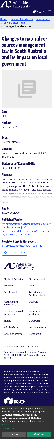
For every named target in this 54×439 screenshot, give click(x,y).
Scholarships (11, 327)
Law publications (14, 22)
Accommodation (38, 327)
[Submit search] (30, 11)
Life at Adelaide (37, 279)
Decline (14, 434)
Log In (40, 11)
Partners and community (11, 303)
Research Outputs (22, 19)
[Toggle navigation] (50, 11)
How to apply (11, 292)
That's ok (39, 434)
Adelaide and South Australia (37, 293)
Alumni (8, 321)
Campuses (34, 321)
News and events (13, 334)
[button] (34, 11)
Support (33, 302)
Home (3, 19)
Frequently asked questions (13, 312)
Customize (8, 428)
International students (36, 312)
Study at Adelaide (14, 279)
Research (9, 285)
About (32, 285)
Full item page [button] (16, 252)
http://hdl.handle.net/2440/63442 (22, 245)
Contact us (35, 334)
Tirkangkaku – (21, 346)
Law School (43, 19)
